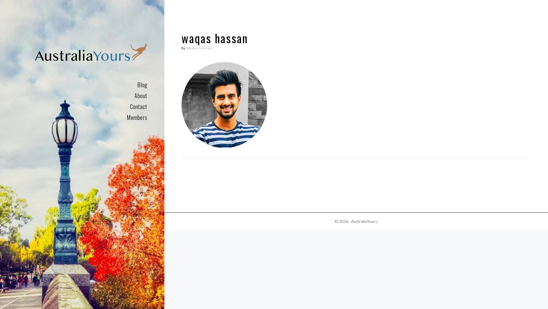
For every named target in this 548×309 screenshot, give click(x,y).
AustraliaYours (91, 53)
